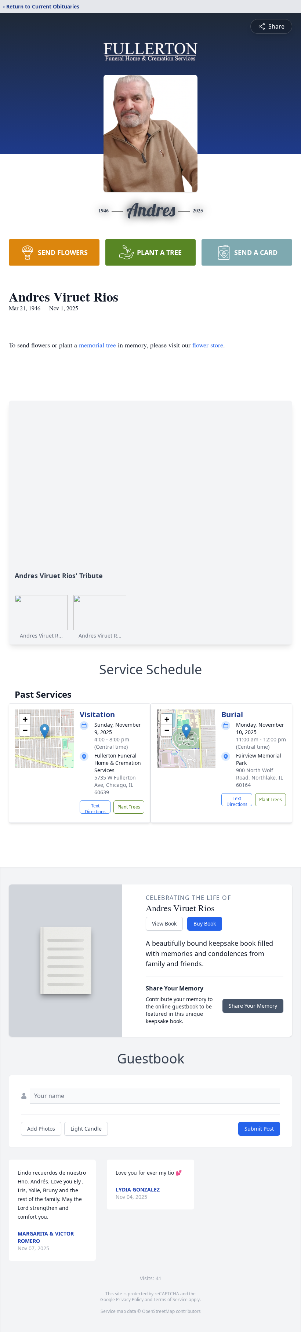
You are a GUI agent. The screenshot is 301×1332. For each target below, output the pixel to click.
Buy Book (204, 923)
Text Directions (95, 808)
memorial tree (97, 344)
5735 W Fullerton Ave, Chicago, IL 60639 (115, 785)
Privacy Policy (130, 1299)
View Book (164, 923)
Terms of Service (170, 1299)
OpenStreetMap (158, 1311)
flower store (207, 344)
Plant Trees (128, 807)
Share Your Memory (253, 1005)
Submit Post (259, 1128)
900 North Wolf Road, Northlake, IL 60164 (259, 777)
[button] (44, 731)
